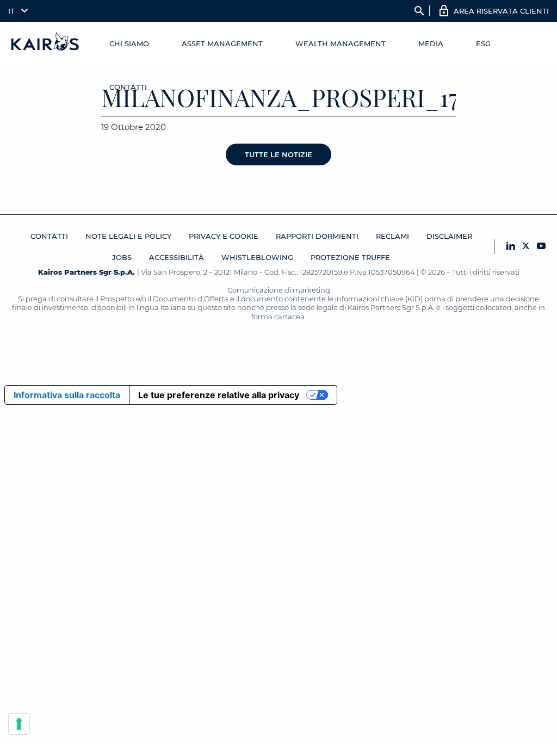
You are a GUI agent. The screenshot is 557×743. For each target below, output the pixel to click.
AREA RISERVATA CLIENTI (501, 11)
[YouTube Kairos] (541, 246)
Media (430, 43)
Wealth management (340, 43)
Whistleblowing (257, 257)
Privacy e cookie (223, 236)
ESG (483, 43)
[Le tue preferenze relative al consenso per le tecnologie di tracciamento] (19, 724)
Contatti (128, 87)
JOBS (122, 257)
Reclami (392, 236)
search (419, 10)
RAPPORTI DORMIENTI (317, 236)
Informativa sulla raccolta (67, 394)
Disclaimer (449, 236)
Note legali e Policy (128, 236)
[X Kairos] (526, 246)
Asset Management (222, 43)
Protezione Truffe (350, 257)
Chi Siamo (129, 43)
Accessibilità (176, 257)
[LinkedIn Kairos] (510, 246)
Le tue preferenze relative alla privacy (218, 394)
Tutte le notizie (278, 154)
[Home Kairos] (45, 43)
